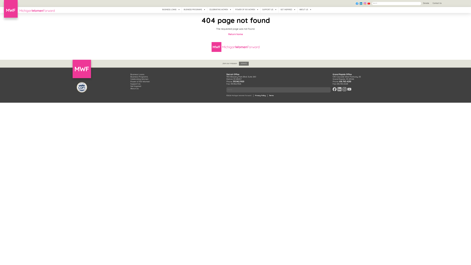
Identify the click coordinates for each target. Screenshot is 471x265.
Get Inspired (286, 10)
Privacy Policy (260, 95)
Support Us (267, 10)
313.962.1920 (238, 82)
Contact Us (437, 3)
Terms (271, 95)
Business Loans (169, 10)
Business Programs (193, 10)
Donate (426, 3)
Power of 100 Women (245, 10)
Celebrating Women (218, 10)
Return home (235, 34)
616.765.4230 (345, 82)
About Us (303, 10)
